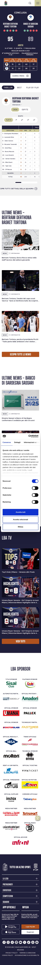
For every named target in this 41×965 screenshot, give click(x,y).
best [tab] (19, 87)
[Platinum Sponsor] (30, 684)
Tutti (8, 120)
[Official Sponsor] (11, 713)
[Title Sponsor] (11, 684)
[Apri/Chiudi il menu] (38, 3)
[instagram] (8, 942)
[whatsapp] (32, 942)
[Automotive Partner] (11, 699)
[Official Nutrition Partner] (30, 785)
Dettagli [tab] (17, 442)
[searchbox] (20, 3)
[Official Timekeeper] (11, 785)
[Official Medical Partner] (11, 742)
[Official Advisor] (20, 842)
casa (15, 109)
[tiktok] (28, 942)
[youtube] (20, 942)
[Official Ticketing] (30, 770)
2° (22, 120)
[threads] (12, 942)
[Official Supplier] (11, 799)
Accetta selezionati (20, 519)
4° (34, 120)
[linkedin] (16, 942)
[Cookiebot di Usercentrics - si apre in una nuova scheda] (28, 436)
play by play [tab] (32, 87)
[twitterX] (24, 942)
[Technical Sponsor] (30, 756)
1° (16, 120)
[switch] (35, 488)
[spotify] (36, 942)
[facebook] (4, 942)
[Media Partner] (11, 814)
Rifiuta (20, 527)
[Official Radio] (30, 828)
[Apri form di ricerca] (30, 3)
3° (28, 120)
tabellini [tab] (8, 87)
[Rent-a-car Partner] (11, 770)
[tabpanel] (20, 144)
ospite (25, 109)
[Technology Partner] (30, 727)
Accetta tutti (20, 512)
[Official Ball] (11, 756)
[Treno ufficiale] (30, 742)
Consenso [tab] (7, 442)
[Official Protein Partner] (30, 699)
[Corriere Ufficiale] (30, 799)
